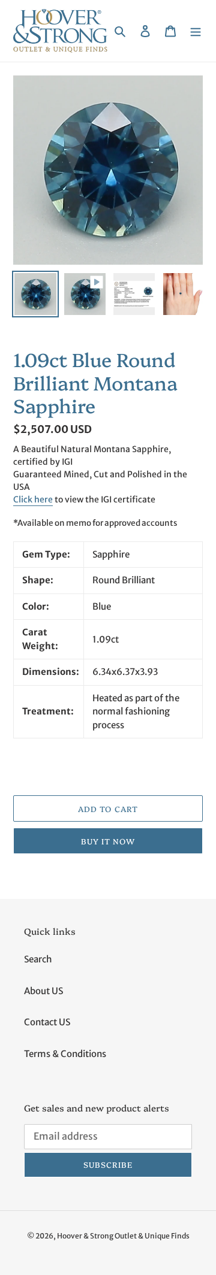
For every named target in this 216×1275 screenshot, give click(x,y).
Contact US (47, 1022)
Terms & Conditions (65, 1053)
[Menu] (195, 31)
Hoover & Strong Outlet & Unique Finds (123, 1235)
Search (38, 959)
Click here (33, 499)
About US (43, 991)
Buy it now (108, 840)
